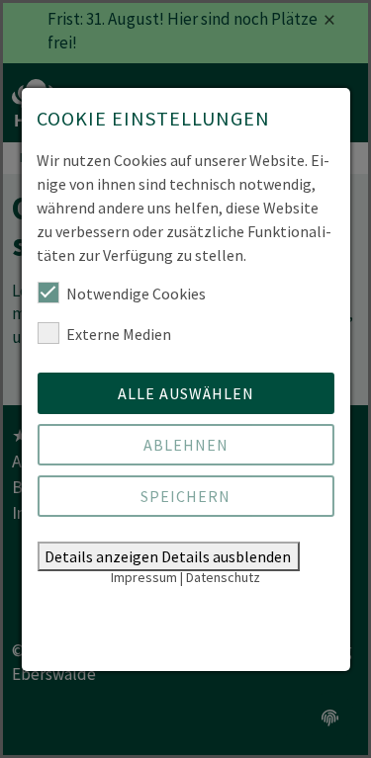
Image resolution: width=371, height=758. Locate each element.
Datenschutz (223, 577)
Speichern (185, 496)
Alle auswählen (186, 393)
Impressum (144, 577)
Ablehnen (186, 445)
